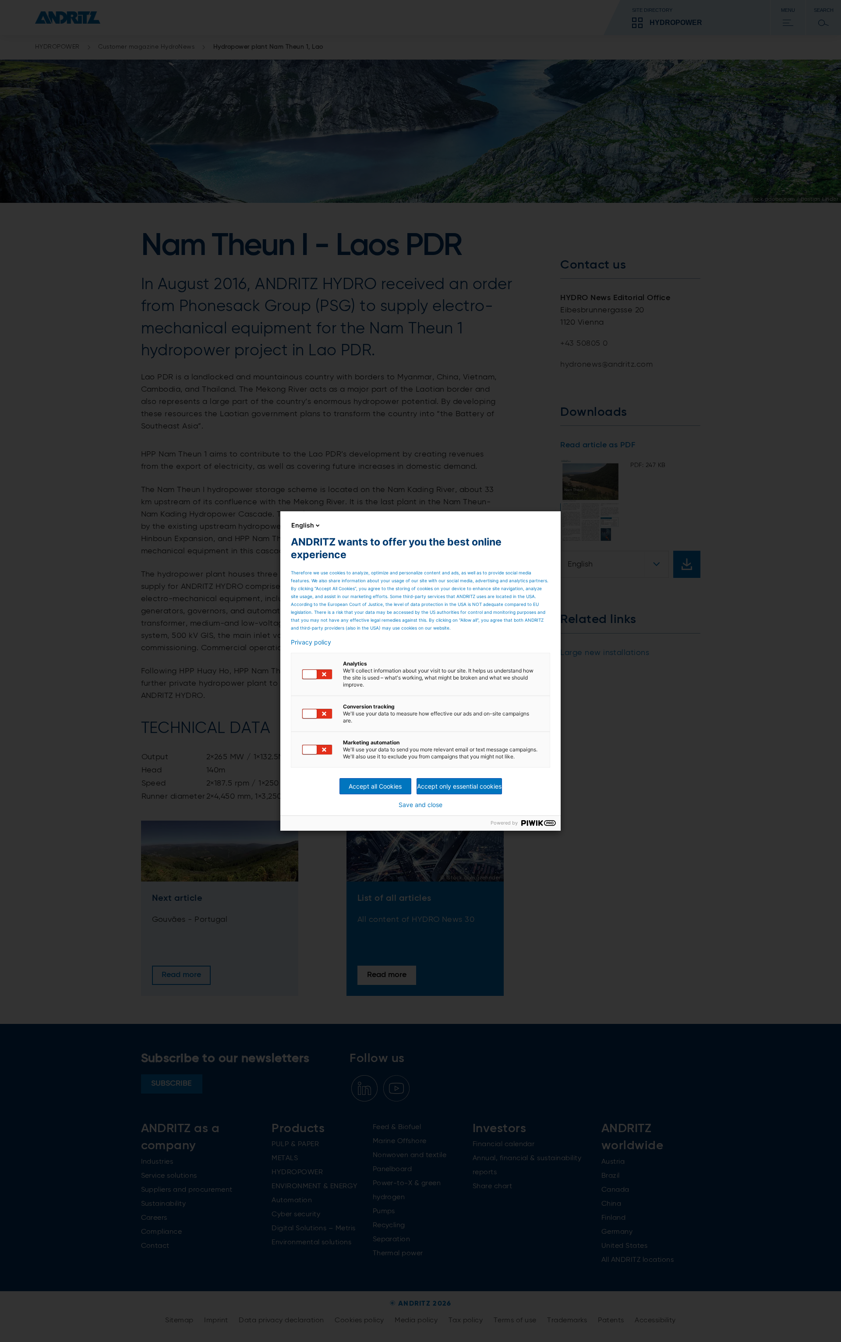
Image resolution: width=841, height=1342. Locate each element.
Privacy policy (311, 642)
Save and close (420, 804)
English (302, 525)
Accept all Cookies (375, 786)
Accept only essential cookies (459, 786)
